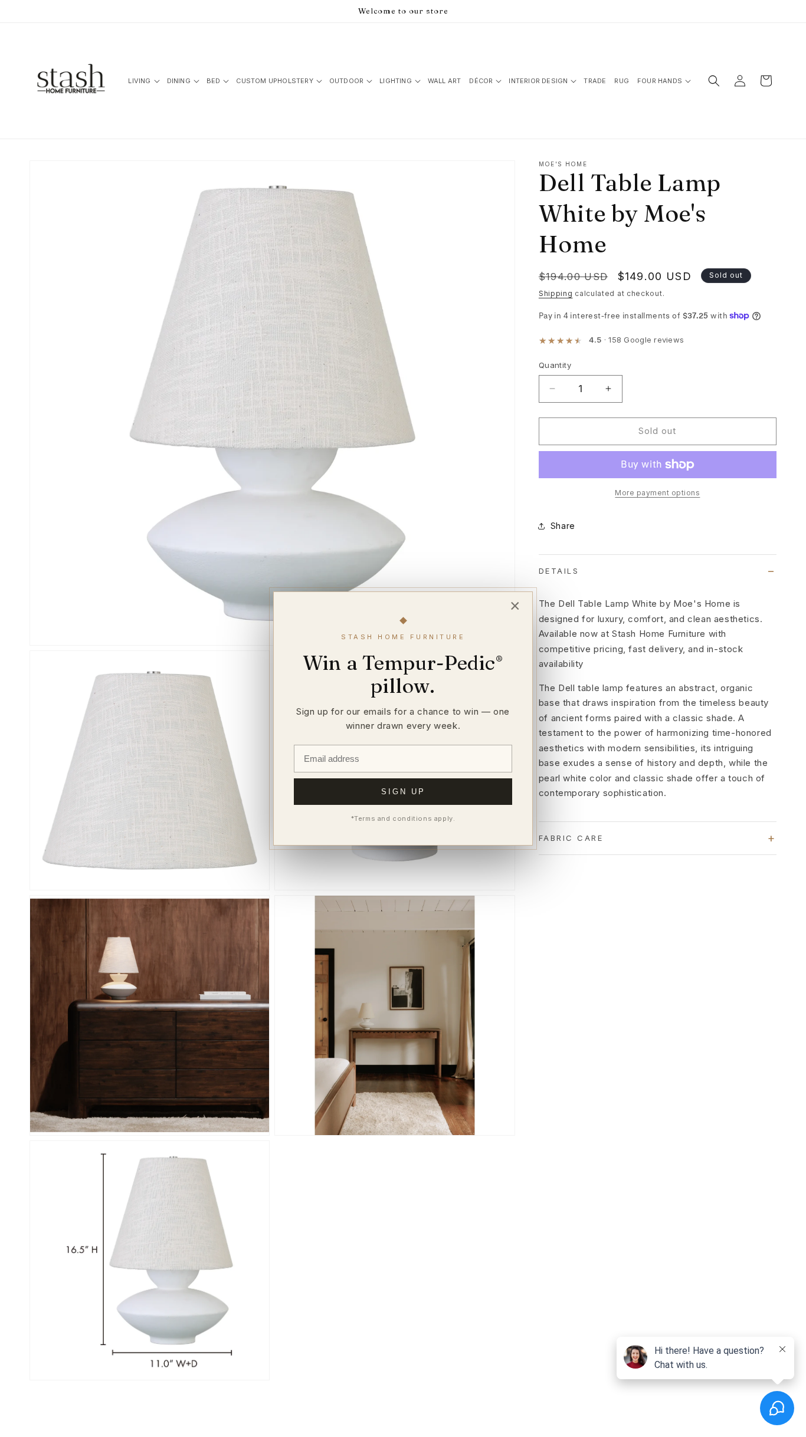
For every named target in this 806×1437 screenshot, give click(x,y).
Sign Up (403, 791)
